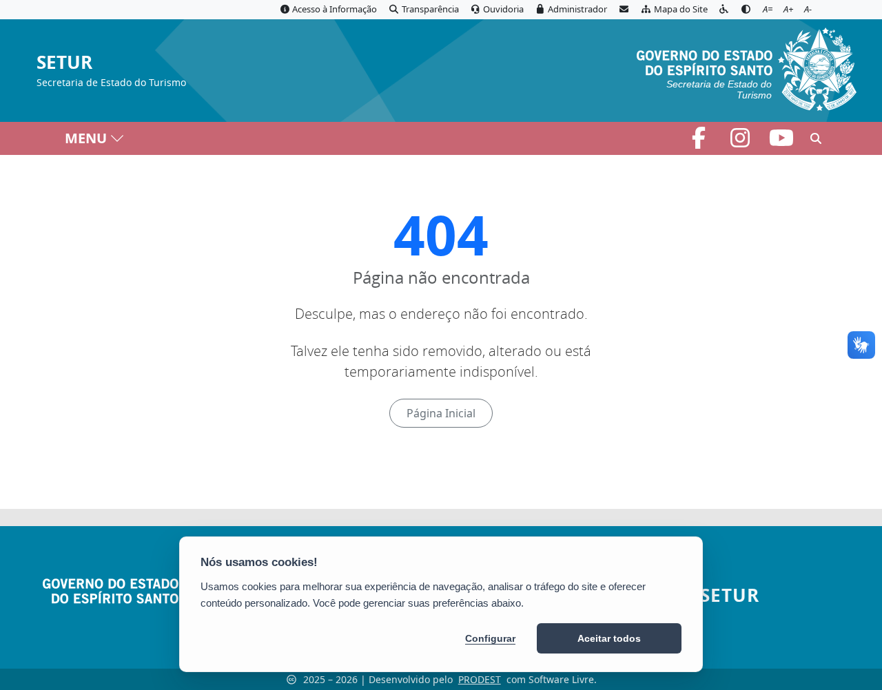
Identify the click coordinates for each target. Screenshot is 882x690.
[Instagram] (741, 141)
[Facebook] (700, 141)
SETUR (64, 63)
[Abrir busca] (815, 138)
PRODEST (479, 679)
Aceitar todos (609, 638)
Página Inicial (441, 413)
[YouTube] (781, 141)
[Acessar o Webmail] (623, 10)
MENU (86, 138)
